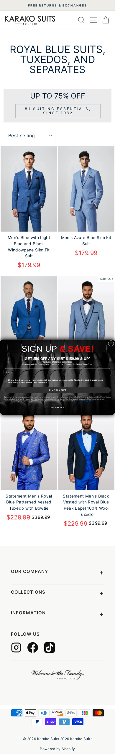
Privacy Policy (81, 401)
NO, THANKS (57, 407)
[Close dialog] (111, 343)
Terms (91, 401)
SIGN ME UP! (57, 390)
